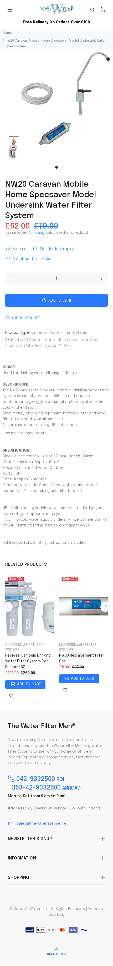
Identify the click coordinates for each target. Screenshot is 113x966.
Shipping (36, 233)
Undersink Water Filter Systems (59, 333)
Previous (8, 607)
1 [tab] (56, 167)
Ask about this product (33, 259)
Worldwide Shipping (57, 249)
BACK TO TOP (56, 954)
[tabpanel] (56, 107)
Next (105, 607)
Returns (19, 249)
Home (7, 33)
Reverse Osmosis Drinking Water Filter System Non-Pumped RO (28, 661)
